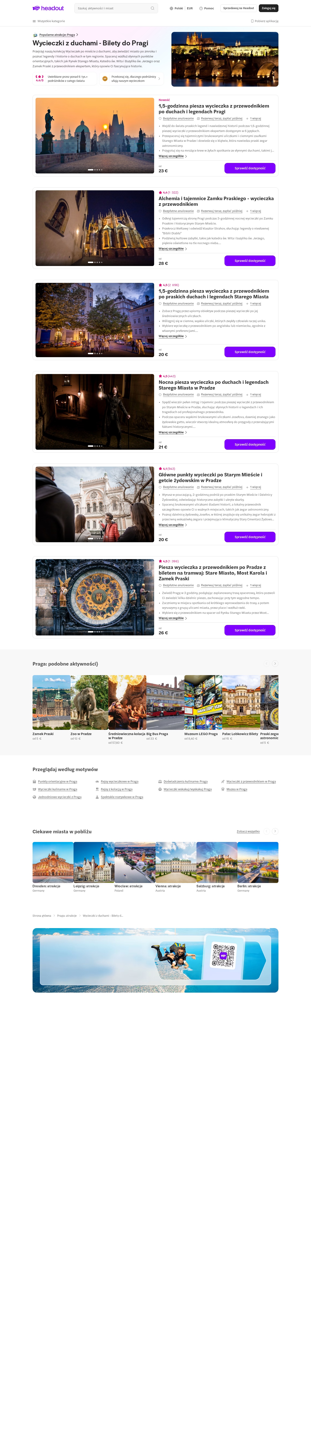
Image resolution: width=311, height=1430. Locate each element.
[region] (95, 135)
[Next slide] (275, 663)
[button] (49, 21)
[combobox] (116, 8)
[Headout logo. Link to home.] (48, 8)
